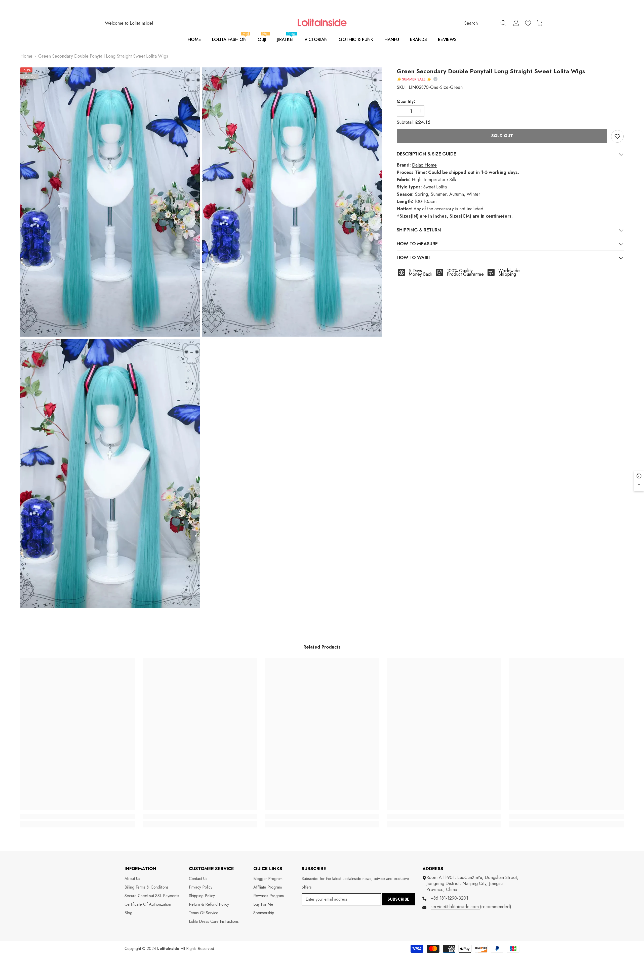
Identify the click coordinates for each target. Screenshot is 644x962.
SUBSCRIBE (398, 899)
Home (26, 56)
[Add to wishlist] (617, 136)
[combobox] (480, 23)
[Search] (485, 23)
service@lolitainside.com (455, 906)
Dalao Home (424, 165)
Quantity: (406, 101)
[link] (77, 816)
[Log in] (516, 23)
